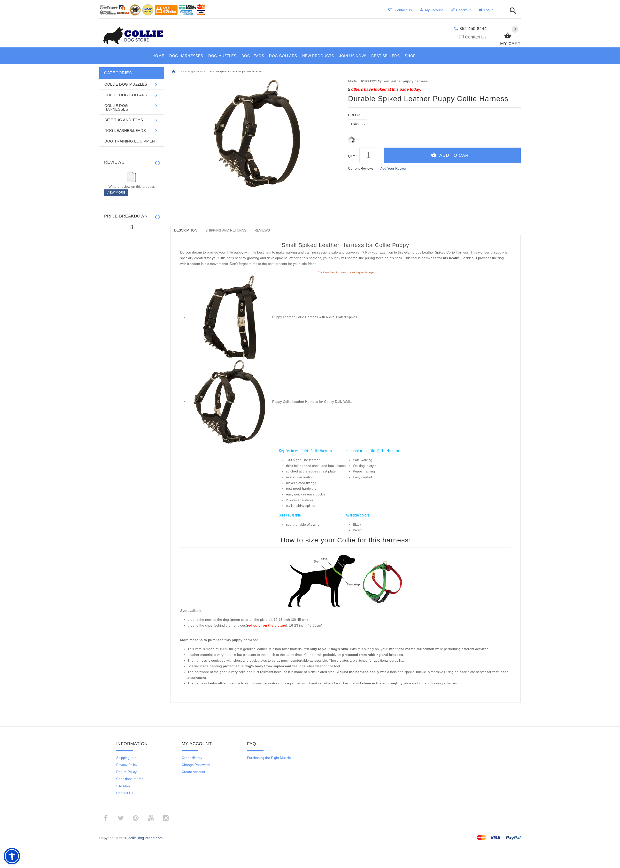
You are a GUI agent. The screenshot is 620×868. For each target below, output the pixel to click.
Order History (192, 758)
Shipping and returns (225, 230)
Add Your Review (393, 168)
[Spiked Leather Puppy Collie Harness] (229, 317)
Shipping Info (126, 758)
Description (185, 230)
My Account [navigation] (434, 10)
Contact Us (476, 37)
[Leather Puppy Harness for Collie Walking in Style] (229, 402)
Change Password (196, 765)
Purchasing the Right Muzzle (269, 758)
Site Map (123, 786)
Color (354, 115)
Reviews (262, 230)
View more (116, 192)
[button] (512, 11)
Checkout (463, 10)
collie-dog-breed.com (145, 838)
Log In (489, 10)
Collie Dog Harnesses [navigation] (193, 71)
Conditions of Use (129, 779)
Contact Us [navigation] (403, 10)
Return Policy (126, 772)
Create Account (193, 772)
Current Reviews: (361, 168)
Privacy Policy (126, 765)
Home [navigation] (173, 71)
